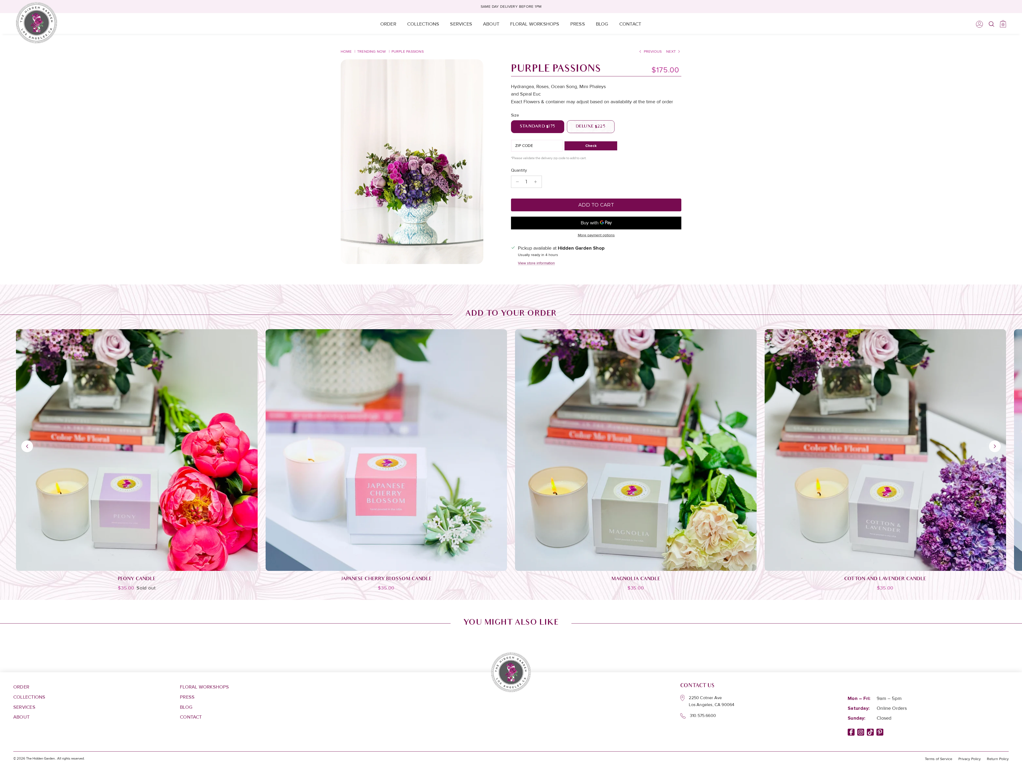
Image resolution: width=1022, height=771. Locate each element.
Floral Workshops (534, 24)
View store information (536, 263)
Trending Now (371, 51)
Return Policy (998, 759)
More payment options (596, 235)
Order (388, 24)
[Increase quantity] (537, 182)
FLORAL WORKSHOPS (204, 687)
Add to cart (596, 205)
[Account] (978, 24)
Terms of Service (938, 759)
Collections (423, 24)
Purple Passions (408, 51)
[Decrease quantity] (516, 182)
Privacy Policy (969, 759)
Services (461, 24)
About (491, 24)
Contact (630, 24)
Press (577, 24)
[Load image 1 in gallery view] (412, 161)
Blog (602, 24)
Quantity (519, 170)
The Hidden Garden (40, 758)
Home (346, 51)
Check (591, 145)
